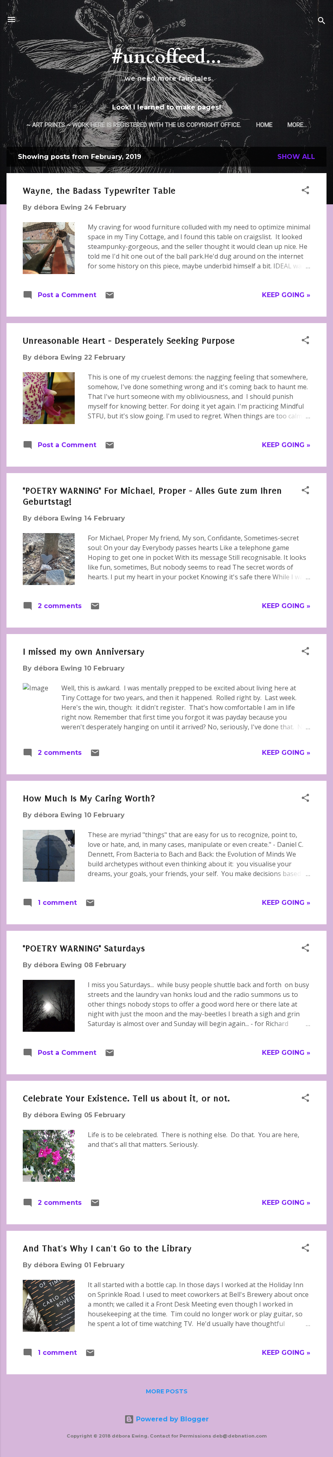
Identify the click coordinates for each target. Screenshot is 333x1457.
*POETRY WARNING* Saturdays (84, 948)
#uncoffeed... (166, 57)
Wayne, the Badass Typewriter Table (99, 190)
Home (264, 125)
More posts (167, 1391)
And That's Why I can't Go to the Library (107, 1248)
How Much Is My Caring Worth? (89, 798)
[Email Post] (110, 298)
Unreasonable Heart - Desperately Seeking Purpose (129, 340)
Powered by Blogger (171, 1419)
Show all (296, 157)
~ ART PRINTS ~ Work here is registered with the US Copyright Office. (133, 125)
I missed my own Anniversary (84, 651)
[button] (305, 191)
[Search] (322, 22)
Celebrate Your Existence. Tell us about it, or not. (126, 1098)
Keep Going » (286, 295)
